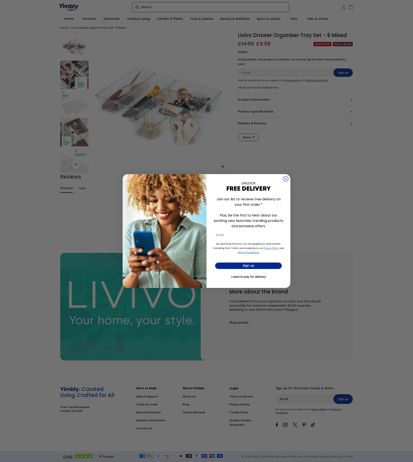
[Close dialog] (285, 178)
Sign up (248, 265)
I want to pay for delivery (248, 277)
